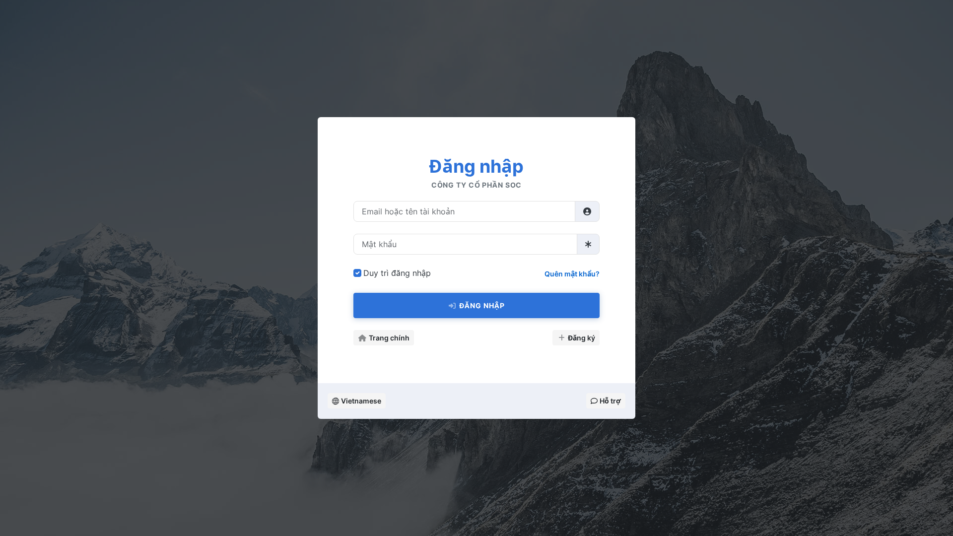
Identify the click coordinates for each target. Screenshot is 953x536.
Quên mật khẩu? (572, 273)
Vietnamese (361, 401)
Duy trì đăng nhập (397, 273)
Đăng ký (581, 338)
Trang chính (389, 338)
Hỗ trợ (610, 401)
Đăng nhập (482, 305)
